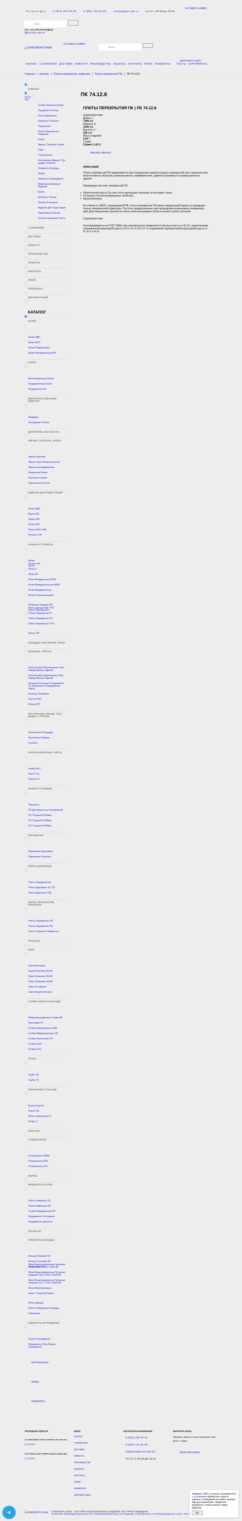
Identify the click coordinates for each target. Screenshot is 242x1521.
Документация (190, 60)
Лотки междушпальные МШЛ (44, 584)
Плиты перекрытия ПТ (40, 618)
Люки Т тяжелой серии (41, 1293)
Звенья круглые (36, 456)
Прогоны (34, 941)
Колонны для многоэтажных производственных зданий (46, 668)
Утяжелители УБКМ (38, 1155)
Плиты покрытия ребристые (43, 931)
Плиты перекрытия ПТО (41, 623)
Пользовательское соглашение (114, 1514)
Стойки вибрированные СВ (43, 1033)
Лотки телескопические (41, 595)
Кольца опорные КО (39, 1256)
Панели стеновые (48, 202)
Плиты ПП (33, 633)
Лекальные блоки (37, 472)
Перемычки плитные (39, 856)
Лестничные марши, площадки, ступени (52, 161)
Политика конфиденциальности (71, 1514)
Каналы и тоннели (48, 120)
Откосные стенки (37, 477)
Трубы (41, 173)
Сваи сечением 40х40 (40, 981)
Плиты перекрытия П (39, 613)
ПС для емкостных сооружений (45, 809)
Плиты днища (35, 1302)
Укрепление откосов (49, 212)
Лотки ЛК (33, 574)
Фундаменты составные (41, 1216)
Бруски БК (33, 513)
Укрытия (34, 1131)
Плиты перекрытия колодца (43, 1308)
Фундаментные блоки (40, 383)
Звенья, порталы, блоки (51, 144)
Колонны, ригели (47, 197)
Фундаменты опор (48, 110)
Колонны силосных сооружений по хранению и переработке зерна (46, 686)
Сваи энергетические (40, 992)
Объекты (119, 63)
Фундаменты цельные (40, 1221)
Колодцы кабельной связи (46, 643)
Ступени (32, 742)
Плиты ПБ (33, 1110)
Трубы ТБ (33, 1074)
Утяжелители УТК (37, 1166)
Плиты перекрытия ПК (40, 926)
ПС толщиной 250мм (39, 815)
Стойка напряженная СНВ (42, 1028)
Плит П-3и (33, 773)
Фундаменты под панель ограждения (42, 1345)
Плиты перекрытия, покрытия (48, 132)
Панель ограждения (39, 1338)
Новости (81, 63)
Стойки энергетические (51, 105)
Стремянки (34, 1313)
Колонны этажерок (38, 693)
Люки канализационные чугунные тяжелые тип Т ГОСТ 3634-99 (46, 1281)
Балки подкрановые (39, 347)
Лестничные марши (39, 737)
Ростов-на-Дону (36, 11)
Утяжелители (45, 155)
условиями (200, 1496)
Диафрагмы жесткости (43, 432)
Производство (100, 63)
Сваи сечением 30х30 (40, 970)
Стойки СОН (35, 1043)
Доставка (66, 63)
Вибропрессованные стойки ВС (45, 1017)
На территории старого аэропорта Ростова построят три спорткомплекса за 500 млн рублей (66, 1440)
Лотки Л (32, 568)
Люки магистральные (40, 1288)
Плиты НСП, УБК (37, 529)
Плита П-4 (33, 779)
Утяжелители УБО (38, 1161)
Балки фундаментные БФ (42, 352)
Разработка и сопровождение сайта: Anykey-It (166, 1514)
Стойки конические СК (40, 1038)
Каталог (31, 63)
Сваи (40, 149)
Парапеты (33, 804)
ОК (197, 1512)
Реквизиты (162, 63)
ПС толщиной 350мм (39, 825)
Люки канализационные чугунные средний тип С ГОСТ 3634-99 (46, 1273)
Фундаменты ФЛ (37, 389)
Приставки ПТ (35, 1022)
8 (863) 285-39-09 (64, 11)
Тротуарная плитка (38, 422)
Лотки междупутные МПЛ (42, 579)
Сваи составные (37, 986)
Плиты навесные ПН (39, 1205)
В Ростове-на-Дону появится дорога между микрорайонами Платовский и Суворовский (64, 1454)
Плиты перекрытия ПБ (40, 920)
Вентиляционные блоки (41, 378)
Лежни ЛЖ (34, 519)
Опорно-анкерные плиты (52, 218)
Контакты (135, 63)
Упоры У (32, 1121)
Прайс (148, 63)
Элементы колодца (48, 168)
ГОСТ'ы (181, 63)
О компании (48, 63)
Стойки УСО (34, 1049)
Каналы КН (34, 563)
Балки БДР (34, 337)
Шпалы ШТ (35, 1231)
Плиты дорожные (47, 115)
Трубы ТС (33, 1080)
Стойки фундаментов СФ (41, 1211)
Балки (41, 191)
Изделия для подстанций (52, 207)
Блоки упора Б (36, 1105)
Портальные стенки (39, 483)
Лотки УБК (33, 524)
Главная (33, 89)
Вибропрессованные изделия (49, 185)
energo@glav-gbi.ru (126, 11)
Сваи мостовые (36, 965)
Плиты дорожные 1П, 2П (41, 887)
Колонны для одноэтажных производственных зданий (46, 676)
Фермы (32, 1176)
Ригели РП (34, 704)
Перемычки (44, 126)
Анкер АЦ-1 (34, 768)
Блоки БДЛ (34, 508)
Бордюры (33, 417)
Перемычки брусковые (40, 851)
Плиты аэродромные (39, 882)
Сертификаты (197, 63)
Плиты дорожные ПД (39, 892)
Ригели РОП (34, 699)
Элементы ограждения (50, 178)
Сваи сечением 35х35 (40, 976)
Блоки (41, 139)
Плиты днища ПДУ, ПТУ (41, 607)
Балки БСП (34, 342)
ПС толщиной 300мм (39, 820)
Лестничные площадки (40, 732)
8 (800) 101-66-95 (94, 11)
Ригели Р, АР (35, 534)
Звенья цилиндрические (41, 467)
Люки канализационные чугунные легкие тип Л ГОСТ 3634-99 (46, 1265)
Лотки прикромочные (39, 589)
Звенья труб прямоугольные (44, 462)
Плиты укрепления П (39, 1116)
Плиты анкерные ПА (39, 1200)
